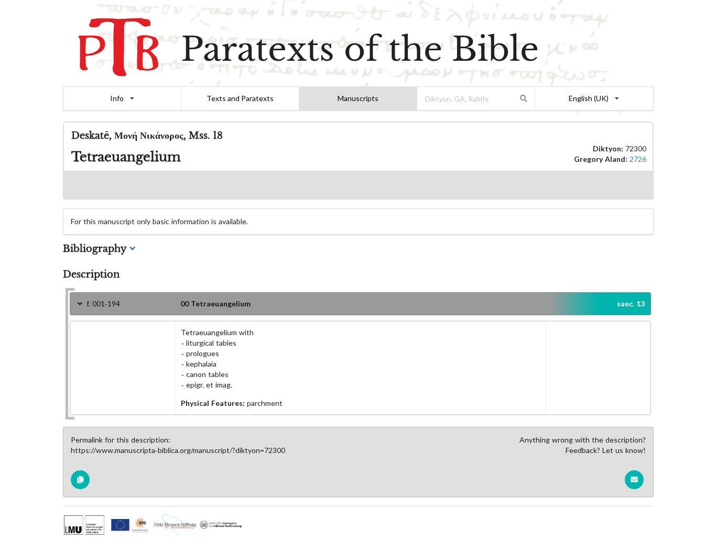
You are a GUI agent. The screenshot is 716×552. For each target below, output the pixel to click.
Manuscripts (358, 98)
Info (117, 98)
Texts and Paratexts (240, 98)
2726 (638, 159)
